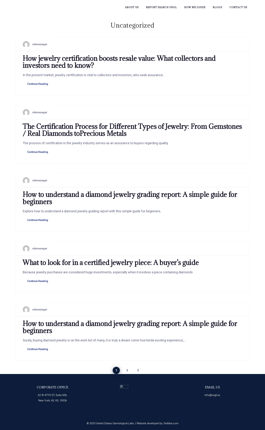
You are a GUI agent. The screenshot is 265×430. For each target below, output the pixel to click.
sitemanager (39, 44)
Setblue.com (171, 423)
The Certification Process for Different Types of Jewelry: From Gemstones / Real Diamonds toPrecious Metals (132, 130)
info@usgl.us (212, 395)
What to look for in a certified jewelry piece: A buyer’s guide (111, 262)
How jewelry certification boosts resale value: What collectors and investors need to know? (119, 62)
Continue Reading (37, 83)
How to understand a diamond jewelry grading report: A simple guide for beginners (130, 198)
